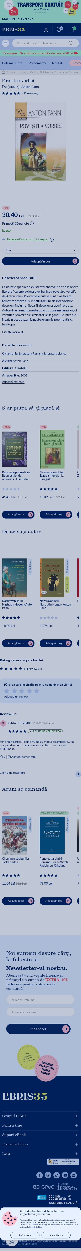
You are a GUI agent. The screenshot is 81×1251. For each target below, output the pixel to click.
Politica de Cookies (34, 1227)
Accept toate (56, 1235)
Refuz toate (25, 1235)
